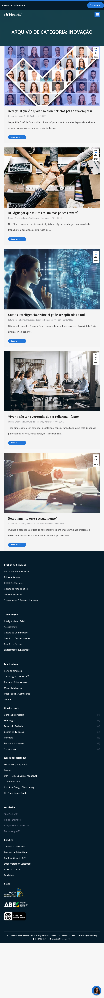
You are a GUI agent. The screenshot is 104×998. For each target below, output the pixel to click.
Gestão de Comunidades (16, 632)
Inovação (22, 116)
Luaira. (7, 770)
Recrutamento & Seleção (16, 571)
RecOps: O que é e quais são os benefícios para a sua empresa (50, 111)
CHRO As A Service (13, 582)
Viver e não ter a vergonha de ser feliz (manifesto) (43, 416)
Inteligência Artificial (14, 621)
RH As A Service (12, 577)
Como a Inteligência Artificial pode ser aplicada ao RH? (46, 315)
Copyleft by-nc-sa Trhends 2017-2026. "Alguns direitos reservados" (34, 936)
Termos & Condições (14, 846)
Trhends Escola (12, 781)
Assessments (10, 626)
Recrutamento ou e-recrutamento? (32, 518)
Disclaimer (9, 875)
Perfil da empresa (13, 670)
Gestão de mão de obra (16, 588)
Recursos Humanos (41, 218)
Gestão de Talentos (16, 523)
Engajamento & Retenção (17, 649)
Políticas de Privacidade (15, 852)
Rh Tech (30, 116)
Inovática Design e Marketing (86, 936)
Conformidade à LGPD (15, 858)
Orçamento (95, 5)
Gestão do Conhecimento (17, 638)
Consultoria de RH (13, 594)
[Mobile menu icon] (97, 14)
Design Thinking (15, 218)
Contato (8, 699)
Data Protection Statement (17, 863)
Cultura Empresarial (16, 421)
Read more (16, 137)
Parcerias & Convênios (15, 682)
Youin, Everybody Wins (15, 764)
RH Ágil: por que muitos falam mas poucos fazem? (43, 213)
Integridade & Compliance (17, 693)
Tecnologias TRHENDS (16, 676)
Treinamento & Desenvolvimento (21, 600)
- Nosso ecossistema (13, 5)
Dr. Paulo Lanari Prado (15, 793)
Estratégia (12, 116)
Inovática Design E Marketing (19, 787)
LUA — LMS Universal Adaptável (20, 775)
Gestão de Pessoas (13, 644)
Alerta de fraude (12, 869)
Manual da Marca (13, 688)
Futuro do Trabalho (16, 320)
